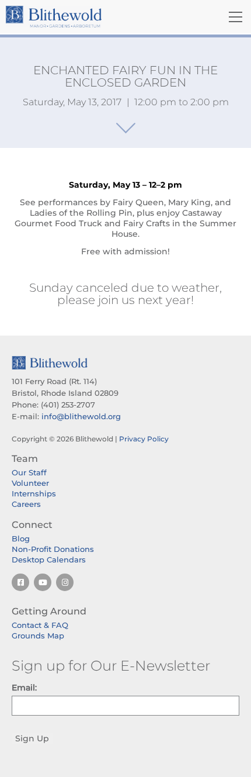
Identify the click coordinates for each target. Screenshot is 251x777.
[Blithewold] (87, 16)
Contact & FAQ (40, 625)
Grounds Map (38, 635)
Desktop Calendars (49, 559)
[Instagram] (65, 582)
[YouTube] (42, 582)
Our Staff (29, 472)
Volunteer (30, 483)
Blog (21, 538)
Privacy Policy (144, 438)
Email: (24, 687)
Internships (34, 493)
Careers (26, 504)
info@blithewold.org (81, 416)
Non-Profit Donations (53, 549)
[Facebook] (20, 582)
